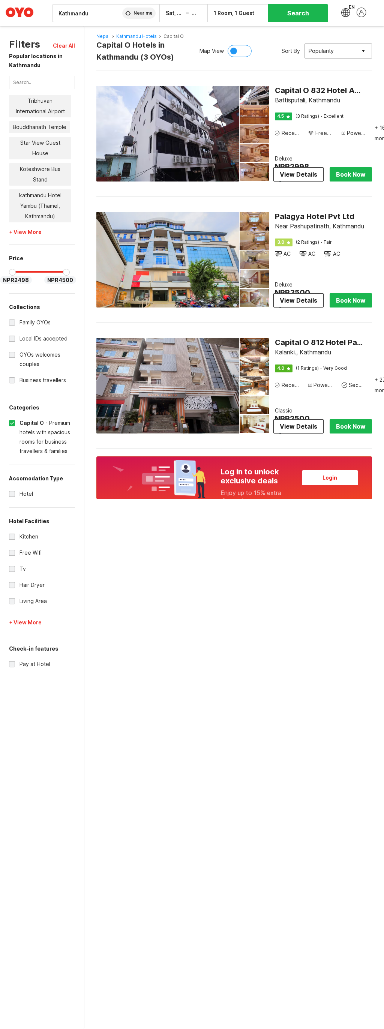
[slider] (12, 272)
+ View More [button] (25, 232)
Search (298, 13)
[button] (64, 45)
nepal (103, 36)
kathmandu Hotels (136, 36)
